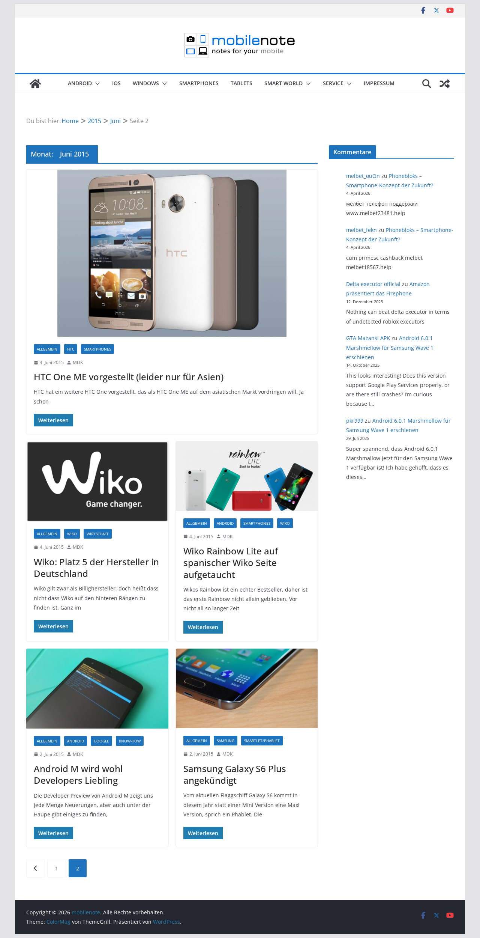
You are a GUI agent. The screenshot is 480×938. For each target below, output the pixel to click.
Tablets (241, 83)
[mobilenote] (35, 84)
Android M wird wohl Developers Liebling (78, 774)
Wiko (72, 533)
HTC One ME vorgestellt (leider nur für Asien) (129, 376)
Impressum (379, 83)
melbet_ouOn (363, 175)
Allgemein (47, 349)
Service (333, 83)
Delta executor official (373, 284)
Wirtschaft (98, 533)
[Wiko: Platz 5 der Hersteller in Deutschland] (97, 481)
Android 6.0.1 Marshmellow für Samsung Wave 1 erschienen (390, 347)
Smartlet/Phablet (262, 740)
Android (80, 83)
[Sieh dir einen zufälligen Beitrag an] (445, 84)
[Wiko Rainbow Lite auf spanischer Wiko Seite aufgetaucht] (247, 476)
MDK (78, 362)
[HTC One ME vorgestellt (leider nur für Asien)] (172, 253)
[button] (96, 83)
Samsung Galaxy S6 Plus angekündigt (234, 774)
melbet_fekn (361, 229)
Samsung (225, 740)
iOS (116, 83)
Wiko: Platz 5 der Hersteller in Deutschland (96, 568)
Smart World (283, 83)
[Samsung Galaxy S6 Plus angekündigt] (247, 689)
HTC (70, 349)
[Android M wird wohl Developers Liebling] (97, 689)
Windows (146, 83)
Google (101, 741)
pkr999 (354, 420)
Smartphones (199, 83)
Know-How (130, 741)
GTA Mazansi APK (368, 338)
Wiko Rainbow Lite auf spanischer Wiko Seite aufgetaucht (230, 562)
